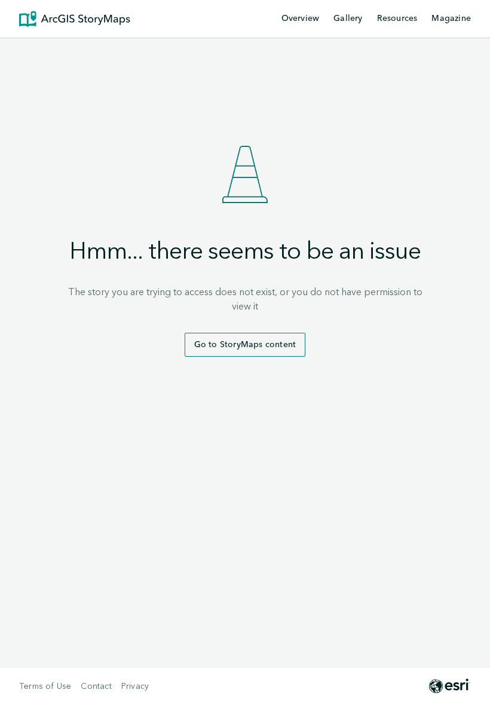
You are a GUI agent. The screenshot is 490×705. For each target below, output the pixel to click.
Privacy (135, 686)
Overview (300, 18)
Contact (96, 686)
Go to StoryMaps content (245, 345)
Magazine (451, 18)
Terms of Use (45, 686)
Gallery (347, 18)
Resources (397, 19)
